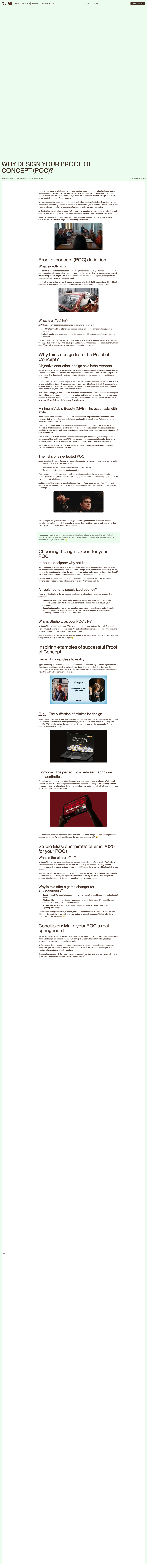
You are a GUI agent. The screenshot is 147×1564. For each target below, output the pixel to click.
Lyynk (103, 626)
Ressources (5, 178)
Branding (12, 178)
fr (53, 3)
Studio (17, 3)
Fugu (108, 626)
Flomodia (42, 629)
